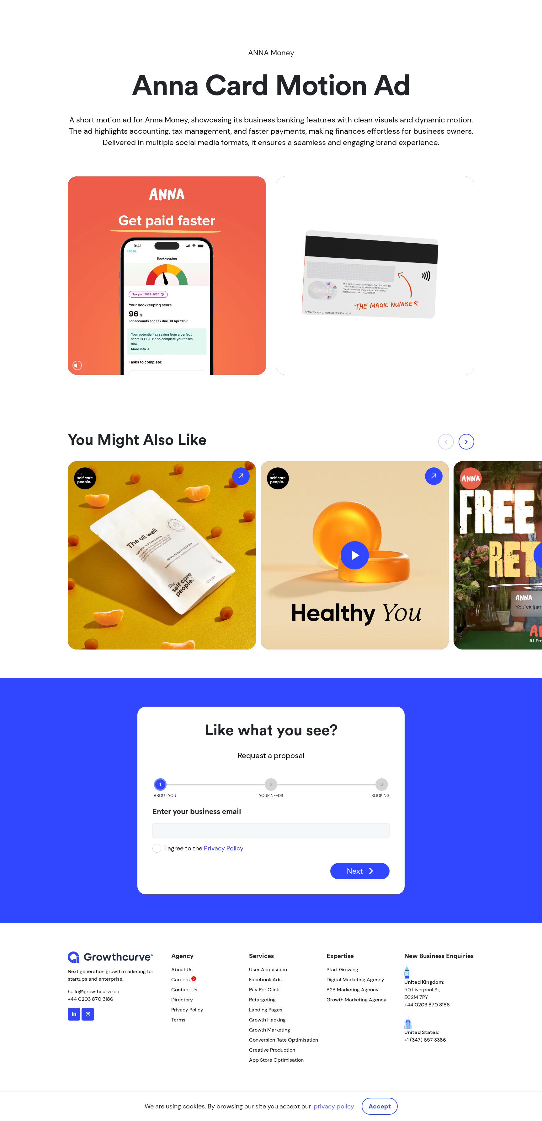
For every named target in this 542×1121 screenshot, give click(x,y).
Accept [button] (380, 1106)
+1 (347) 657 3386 (425, 1040)
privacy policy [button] (334, 1106)
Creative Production (272, 1050)
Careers (180, 979)
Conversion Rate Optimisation (283, 1040)
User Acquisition (268, 969)
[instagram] (88, 1014)
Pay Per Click (264, 989)
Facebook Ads (265, 979)
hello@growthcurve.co (93, 991)
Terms (178, 1019)
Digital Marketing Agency (355, 979)
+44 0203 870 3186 (90, 999)
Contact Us (184, 989)
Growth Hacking (267, 1019)
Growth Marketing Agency (356, 999)
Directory (182, 999)
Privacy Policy (223, 848)
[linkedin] (74, 1014)
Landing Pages (265, 1009)
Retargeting (262, 999)
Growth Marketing (269, 1030)
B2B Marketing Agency (353, 989)
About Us (182, 969)
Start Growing (342, 969)
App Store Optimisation (276, 1060)
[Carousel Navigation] (456, 442)
